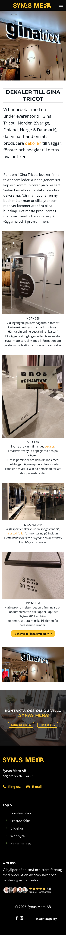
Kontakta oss (20, 843)
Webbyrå (17, 836)
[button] (60, 5)
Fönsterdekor (21, 813)
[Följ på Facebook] (16, 918)
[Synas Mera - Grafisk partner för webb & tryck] (32, 5)
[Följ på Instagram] (21, 918)
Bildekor (16, 828)
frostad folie (15, 533)
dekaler (49, 446)
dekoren (33, 143)
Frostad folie (20, 821)
